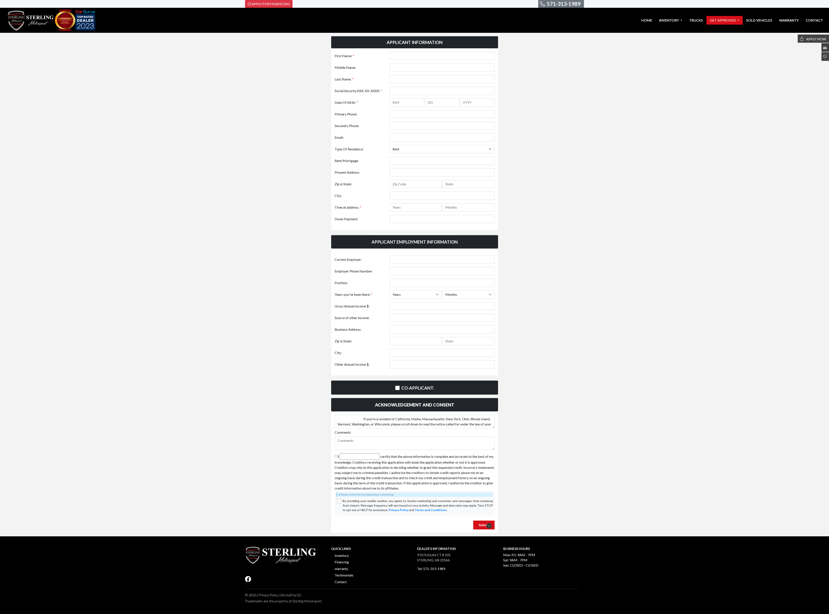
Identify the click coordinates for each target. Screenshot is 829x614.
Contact (341, 582)
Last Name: (344, 79)
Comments (343, 432)
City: (338, 196)
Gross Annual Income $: (352, 306)
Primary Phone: (346, 114)
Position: (341, 283)
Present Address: (347, 172)
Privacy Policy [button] (268, 595)
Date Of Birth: (346, 102)
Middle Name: (345, 67)
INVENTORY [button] (669, 20)
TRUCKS (696, 20)
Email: (339, 137)
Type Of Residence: (349, 149)
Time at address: (348, 207)
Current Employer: (348, 259)
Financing (342, 562)
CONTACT (814, 20)
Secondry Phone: (347, 126)
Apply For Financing (271, 4)
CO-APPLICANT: (417, 387)
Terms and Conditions (431, 510)
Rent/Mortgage (346, 161)
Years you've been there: (354, 294)
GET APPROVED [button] (723, 20)
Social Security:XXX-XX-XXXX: (358, 91)
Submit (484, 525)
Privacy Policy (398, 510)
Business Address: (348, 329)
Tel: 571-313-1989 (431, 569)
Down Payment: (346, 219)
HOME (646, 20)
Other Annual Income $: (352, 364)
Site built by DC (291, 595)
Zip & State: (343, 184)
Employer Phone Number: (354, 271)
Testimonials (344, 575)
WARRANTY (789, 20)
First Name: (344, 56)
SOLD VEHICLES (759, 20)
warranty (341, 569)
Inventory (342, 555)
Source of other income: (352, 318)
